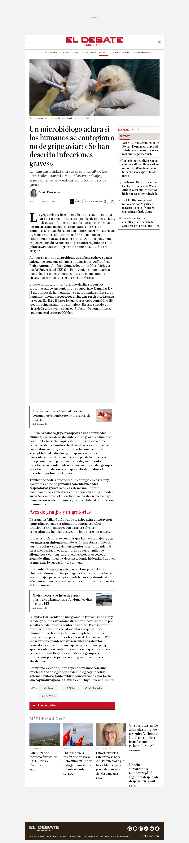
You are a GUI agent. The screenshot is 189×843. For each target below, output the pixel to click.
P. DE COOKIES (105, 836)
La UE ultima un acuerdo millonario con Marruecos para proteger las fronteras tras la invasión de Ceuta (138, 206)
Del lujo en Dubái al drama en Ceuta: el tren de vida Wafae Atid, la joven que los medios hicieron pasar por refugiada (140, 188)
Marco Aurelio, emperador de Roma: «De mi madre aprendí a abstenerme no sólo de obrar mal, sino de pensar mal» (140, 148)
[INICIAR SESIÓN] (159, 42)
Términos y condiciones (70, 836)
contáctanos (51, 836)
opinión (75, 53)
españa (53, 53)
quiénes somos (36, 836)
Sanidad (48, 687)
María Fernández (49, 192)
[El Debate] (94, 40)
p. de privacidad (90, 836)
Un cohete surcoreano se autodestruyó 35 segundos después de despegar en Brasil (144, 773)
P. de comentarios (121, 836)
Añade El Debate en (93, 201)
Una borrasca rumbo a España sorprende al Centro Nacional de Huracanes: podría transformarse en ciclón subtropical (144, 736)
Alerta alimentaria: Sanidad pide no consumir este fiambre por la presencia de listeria (61, 415)
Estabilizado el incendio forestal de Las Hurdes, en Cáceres (43, 759)
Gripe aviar (48, 696)
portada (43, 53)
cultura (115, 53)
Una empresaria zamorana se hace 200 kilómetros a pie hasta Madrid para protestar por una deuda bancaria (110, 763)
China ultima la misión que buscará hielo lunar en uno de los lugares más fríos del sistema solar (77, 761)
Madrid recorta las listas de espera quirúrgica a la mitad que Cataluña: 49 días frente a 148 (62, 599)
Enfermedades (93, 687)
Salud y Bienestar (141, 53)
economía (64, 53)
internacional (89, 53)
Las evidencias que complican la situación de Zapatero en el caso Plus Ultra (140, 222)
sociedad (103, 53)
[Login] (159, 42)
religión (126, 53)
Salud (70, 687)
